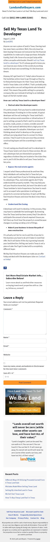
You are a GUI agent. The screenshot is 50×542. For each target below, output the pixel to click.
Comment (8, 309)
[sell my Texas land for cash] (25, 402)
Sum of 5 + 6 (8, 373)
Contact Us (34, 518)
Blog (42, 518)
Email (6, 346)
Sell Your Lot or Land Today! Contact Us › (25, 1)
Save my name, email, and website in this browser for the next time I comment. (23, 367)
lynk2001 (9, 41)
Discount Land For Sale (34, 512)
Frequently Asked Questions (31, 515)
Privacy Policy (23, 518)
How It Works (13, 515)
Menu (44, 17)
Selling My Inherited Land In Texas (18, 490)
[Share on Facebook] (5, 268)
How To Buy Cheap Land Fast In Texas (20, 497)
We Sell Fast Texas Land (14, 494)
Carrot (38, 539)
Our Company (11, 518)
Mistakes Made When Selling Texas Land (21, 486)
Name (6, 337)
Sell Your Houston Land (15, 512)
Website (6, 354)
